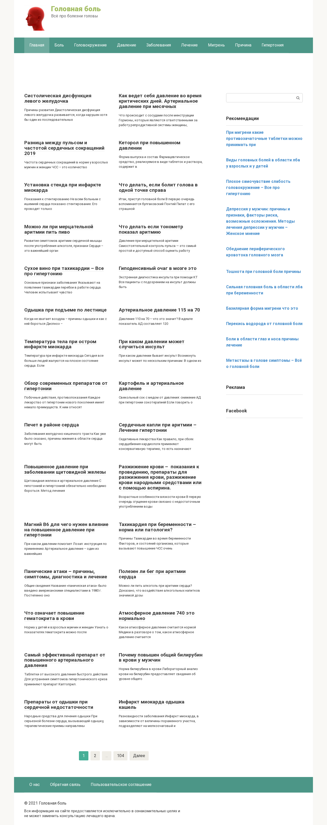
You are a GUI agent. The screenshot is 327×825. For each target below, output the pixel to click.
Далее (139, 755)
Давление (126, 45)
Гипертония (273, 45)
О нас (34, 784)
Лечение (189, 45)
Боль (59, 45)
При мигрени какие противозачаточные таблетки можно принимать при (264, 138)
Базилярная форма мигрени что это (262, 308)
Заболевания (158, 45)
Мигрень (216, 45)
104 (120, 755)
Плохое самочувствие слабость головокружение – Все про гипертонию (258, 187)
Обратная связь (65, 784)
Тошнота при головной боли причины (263, 271)
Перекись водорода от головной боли (264, 323)
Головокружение (90, 45)
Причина (243, 45)
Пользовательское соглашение (121, 784)
